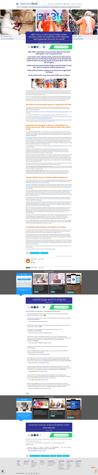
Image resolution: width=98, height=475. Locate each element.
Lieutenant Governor (34, 456)
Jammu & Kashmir (45, 456)
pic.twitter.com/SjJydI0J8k (32, 341)
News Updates (25, 7)
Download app (3, 472)
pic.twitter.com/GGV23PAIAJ (49, 449)
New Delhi (59, 456)
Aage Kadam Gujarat (34, 253)
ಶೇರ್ (33, 263)
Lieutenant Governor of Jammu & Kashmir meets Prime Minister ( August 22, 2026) (24, 416)
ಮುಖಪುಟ (19, 7)
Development (66, 456)
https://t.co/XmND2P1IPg (36, 331)
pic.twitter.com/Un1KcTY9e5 (38, 352)
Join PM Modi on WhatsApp (61, 47)
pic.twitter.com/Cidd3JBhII (65, 361)
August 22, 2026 (42, 451)
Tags (27, 253)
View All (36, 292)
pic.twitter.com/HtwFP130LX (33, 319)
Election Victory (44, 253)
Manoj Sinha (53, 456)
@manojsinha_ (56, 447)
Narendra (28, 3)
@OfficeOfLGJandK (39, 449)
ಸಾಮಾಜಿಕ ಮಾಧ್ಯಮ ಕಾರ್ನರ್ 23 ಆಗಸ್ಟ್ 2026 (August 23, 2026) (24, 289)
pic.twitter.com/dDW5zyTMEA (59, 369)
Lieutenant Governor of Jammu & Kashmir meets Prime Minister (49, 426)
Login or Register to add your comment (64, 256)
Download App (70, 292)
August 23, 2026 (43, 321)
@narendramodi (49, 361)
